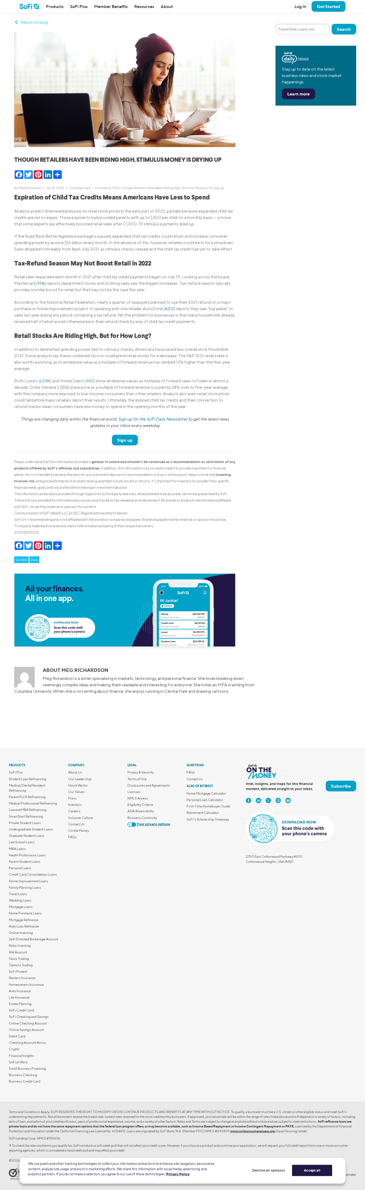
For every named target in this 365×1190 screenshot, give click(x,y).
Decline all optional (268, 1170)
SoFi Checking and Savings (29, 1017)
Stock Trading (19, 959)
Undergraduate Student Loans (31, 829)
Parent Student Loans (24, 862)
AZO (169, 308)
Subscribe (341, 786)
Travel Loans (18, 894)
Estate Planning (20, 1004)
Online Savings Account (26, 1030)
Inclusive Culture (80, 818)
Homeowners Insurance (26, 985)
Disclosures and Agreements (148, 785)
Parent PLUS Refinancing (27, 797)
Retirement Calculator (203, 813)
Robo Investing (20, 945)
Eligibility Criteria (140, 805)
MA (41, 283)
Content (21, 560)
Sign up (125, 440)
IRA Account (18, 952)
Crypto (14, 1049)
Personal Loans (20, 868)
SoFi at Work (18, 1062)
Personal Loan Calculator (205, 800)
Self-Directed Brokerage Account (33, 939)
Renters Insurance (22, 978)
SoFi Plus (79, 6)
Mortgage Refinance (23, 920)
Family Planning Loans (25, 887)
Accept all (312, 1170)
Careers (74, 811)
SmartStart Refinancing (26, 816)
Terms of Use (137, 779)
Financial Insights (21, 1056)
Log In (300, 6)
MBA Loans (17, 849)
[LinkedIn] (258, 800)
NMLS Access (137, 798)
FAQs (72, 837)
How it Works (78, 785)
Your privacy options (153, 824)
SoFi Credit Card (21, 1010)
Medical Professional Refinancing (33, 803)
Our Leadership (80, 779)
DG (64, 387)
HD (90, 380)
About (167, 6)
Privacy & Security (140, 772)
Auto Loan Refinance (24, 926)
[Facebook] (248, 800)
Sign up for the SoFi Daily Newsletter (153, 419)
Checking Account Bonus (27, 1043)
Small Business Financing (27, 1068)
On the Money (78, 831)
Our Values (76, 792)
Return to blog (34, 22)
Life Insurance (19, 997)
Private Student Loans (25, 823)
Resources (144, 6)
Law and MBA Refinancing (27, 810)
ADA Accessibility (140, 811)
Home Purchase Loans (25, 913)
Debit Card (17, 1036)
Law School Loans (22, 842)
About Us (75, 772)
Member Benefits (111, 6)
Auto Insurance (20, 991)
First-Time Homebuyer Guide (208, 806)
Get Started (328, 6)
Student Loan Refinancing (27, 779)
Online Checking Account (28, 1023)
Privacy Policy (178, 1174)
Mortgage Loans (21, 907)
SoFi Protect (18, 971)
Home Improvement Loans (28, 881)
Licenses (134, 792)
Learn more (298, 94)
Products (55, 6)
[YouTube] (288, 800)
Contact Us (76, 824)
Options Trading (21, 965)
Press (72, 798)
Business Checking (23, 1075)
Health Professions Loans (27, 855)
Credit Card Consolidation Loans (33, 874)
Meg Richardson (30, 188)
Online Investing (21, 933)
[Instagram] (278, 800)
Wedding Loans (20, 900)
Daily (34, 560)
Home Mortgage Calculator (206, 793)
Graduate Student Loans (26, 836)
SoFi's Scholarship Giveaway (208, 819)
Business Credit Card (24, 1081)
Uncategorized (80, 188)
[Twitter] (268, 800)
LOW (45, 380)
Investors (75, 805)
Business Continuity (142, 818)
